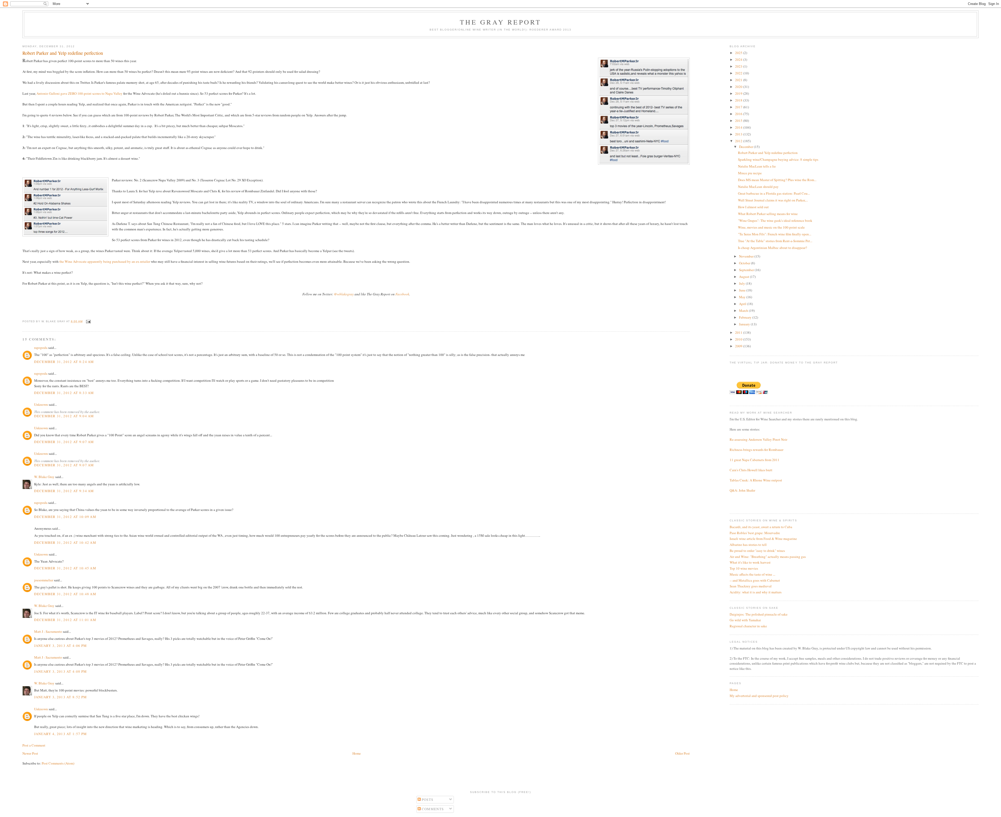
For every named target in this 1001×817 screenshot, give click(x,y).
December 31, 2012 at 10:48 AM (65, 594)
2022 (739, 73)
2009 (739, 346)
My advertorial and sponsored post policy (759, 695)
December (746, 146)
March (744, 310)
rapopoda (40, 347)
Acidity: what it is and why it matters (756, 592)
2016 (739, 113)
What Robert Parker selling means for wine (768, 213)
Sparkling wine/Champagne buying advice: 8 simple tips (778, 159)
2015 (739, 120)
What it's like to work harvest (750, 562)
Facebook (402, 294)
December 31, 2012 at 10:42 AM (65, 542)
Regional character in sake (748, 626)
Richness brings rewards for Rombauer (756, 449)
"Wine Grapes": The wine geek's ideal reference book (775, 220)
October (745, 263)
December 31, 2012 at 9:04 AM (64, 416)
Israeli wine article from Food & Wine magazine (763, 538)
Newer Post (30, 753)
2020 (739, 86)
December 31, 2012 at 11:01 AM (65, 619)
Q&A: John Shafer (742, 490)
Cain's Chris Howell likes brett (751, 470)
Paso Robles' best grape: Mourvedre (755, 532)
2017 (739, 107)
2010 (739, 339)
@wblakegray (344, 294)
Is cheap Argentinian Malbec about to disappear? (772, 247)
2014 (739, 127)
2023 (739, 66)
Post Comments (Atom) (58, 763)
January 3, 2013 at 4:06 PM (60, 645)
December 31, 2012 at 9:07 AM (64, 441)
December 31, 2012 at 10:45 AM (65, 568)
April (743, 303)
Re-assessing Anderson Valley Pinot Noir (758, 439)
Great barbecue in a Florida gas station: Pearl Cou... (774, 193)
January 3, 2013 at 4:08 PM (60, 671)
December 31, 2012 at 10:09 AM (65, 516)
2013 (739, 134)
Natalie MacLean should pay (758, 186)
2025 (739, 52)
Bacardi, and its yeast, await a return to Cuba (761, 526)
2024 (739, 59)
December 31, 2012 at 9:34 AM (64, 490)
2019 (739, 93)
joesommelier (43, 580)
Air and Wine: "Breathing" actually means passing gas (768, 556)
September (747, 269)
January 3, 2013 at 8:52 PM (60, 697)
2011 (739, 332)
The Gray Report (500, 21)
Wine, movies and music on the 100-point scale (771, 227)
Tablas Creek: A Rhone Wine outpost (756, 480)
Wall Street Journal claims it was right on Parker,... (773, 200)
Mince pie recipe (750, 173)
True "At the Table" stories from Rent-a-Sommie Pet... (775, 240)
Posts (427, 799)
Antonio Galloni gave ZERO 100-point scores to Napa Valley (79, 93)
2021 (739, 79)
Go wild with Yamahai (745, 620)
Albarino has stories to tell (748, 544)
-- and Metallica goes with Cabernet (755, 580)
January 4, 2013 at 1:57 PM (60, 733)
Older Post (682, 753)
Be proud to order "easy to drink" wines (757, 550)
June (742, 290)
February (745, 317)
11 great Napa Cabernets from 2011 (754, 459)
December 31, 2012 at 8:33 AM (64, 392)
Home (356, 753)
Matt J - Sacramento (48, 631)
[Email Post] (88, 321)
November (746, 256)
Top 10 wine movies (744, 568)
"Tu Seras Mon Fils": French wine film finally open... (774, 234)
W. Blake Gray (44, 476)
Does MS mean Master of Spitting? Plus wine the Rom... (777, 179)
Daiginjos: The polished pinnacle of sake (759, 614)
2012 (739, 141)
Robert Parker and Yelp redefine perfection (768, 152)
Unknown (41, 404)
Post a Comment (33, 745)
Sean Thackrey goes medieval (751, 586)
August (744, 276)
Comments (432, 809)
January (745, 324)
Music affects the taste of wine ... (752, 574)
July (742, 283)
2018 (739, 100)
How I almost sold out (753, 207)
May (742, 297)
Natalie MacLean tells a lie (757, 166)
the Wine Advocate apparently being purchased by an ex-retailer (104, 261)
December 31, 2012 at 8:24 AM (64, 361)
